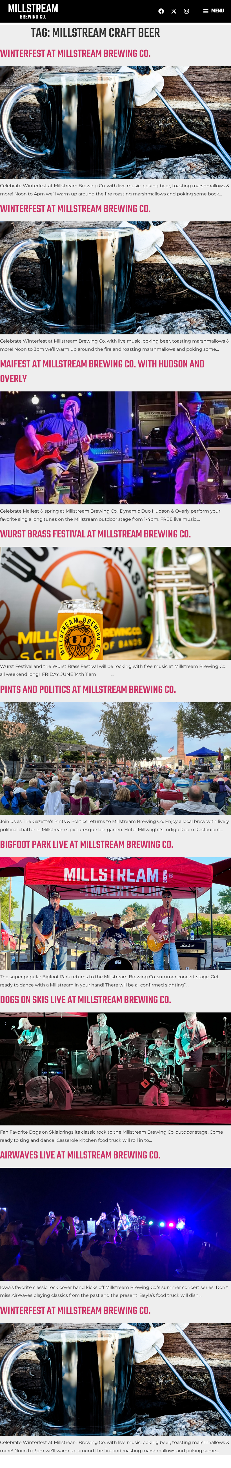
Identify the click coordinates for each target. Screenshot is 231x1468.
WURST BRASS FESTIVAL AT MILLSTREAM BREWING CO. (95, 535)
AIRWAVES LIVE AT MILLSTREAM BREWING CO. (80, 1156)
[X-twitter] (173, 11)
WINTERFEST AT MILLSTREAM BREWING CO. (75, 54)
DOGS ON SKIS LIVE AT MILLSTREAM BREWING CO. (85, 1000)
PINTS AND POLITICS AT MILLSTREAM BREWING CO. (88, 690)
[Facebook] (161, 11)
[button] (214, 11)
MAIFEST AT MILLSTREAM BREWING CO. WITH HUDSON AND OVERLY (102, 372)
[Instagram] (186, 11)
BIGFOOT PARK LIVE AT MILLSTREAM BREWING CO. (87, 845)
